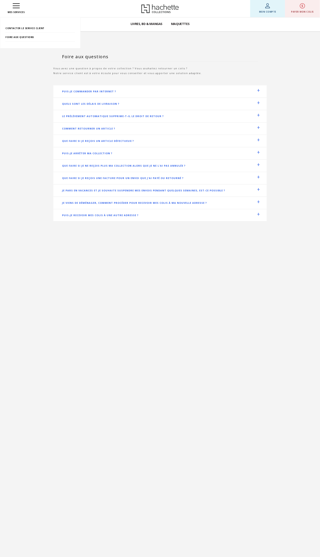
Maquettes (180, 24)
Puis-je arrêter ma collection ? (87, 153)
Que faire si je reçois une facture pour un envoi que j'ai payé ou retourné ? (123, 178)
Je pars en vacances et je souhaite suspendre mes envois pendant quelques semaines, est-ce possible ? (143, 190)
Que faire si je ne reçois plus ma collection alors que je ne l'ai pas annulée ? (123, 165)
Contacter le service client (24, 28)
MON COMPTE (267, 11)
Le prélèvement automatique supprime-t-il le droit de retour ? (113, 116)
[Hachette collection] (160, 8)
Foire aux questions (19, 37)
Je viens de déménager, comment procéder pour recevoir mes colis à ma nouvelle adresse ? (134, 202)
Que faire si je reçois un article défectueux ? (98, 141)
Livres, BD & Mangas (146, 24)
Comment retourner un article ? (88, 128)
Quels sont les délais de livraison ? (90, 103)
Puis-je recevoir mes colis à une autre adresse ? (100, 215)
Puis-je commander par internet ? (89, 91)
